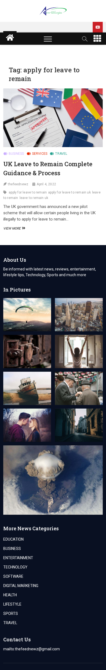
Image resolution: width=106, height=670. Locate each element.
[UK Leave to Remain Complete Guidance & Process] (53, 117)
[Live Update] (98, 27)
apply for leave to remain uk (69, 192)
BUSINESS (16, 154)
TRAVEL (61, 154)
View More (13, 228)
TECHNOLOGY (15, 567)
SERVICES (40, 154)
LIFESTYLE (12, 604)
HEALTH (10, 595)
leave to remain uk (34, 198)
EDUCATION (13, 539)
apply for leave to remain (28, 192)
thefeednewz (18, 184)
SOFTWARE (13, 576)
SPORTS (10, 613)
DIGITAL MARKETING (20, 585)
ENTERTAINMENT (18, 558)
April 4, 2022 (46, 184)
